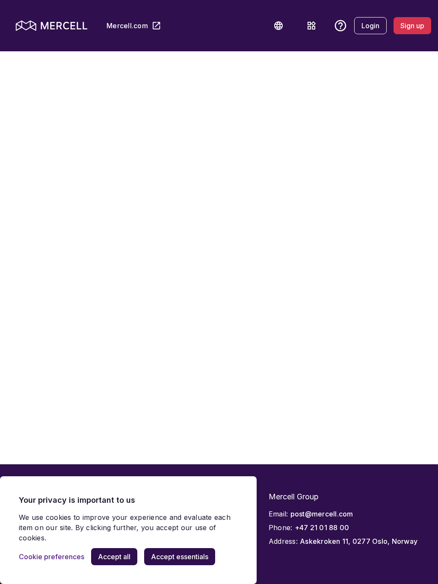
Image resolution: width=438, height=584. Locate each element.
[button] (278, 25)
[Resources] (311, 25)
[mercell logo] (51, 25)
